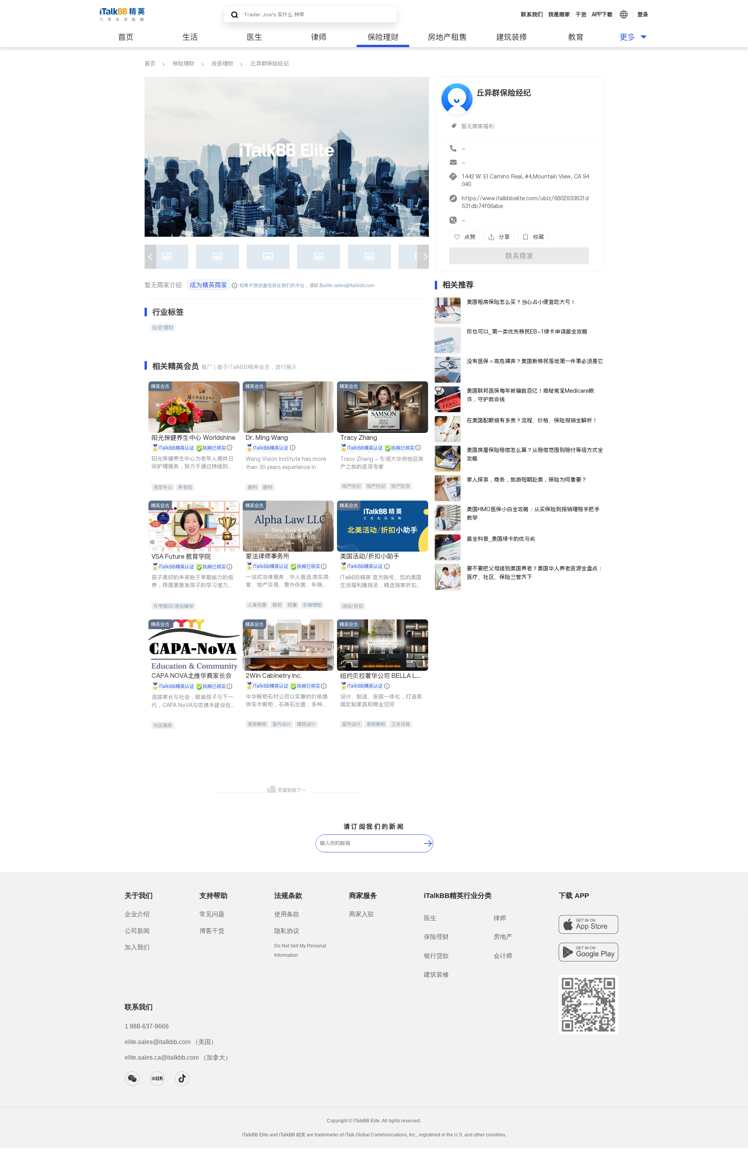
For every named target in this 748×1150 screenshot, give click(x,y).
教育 (576, 37)
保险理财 (383, 37)
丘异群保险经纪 (270, 63)
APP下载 (602, 14)
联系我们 (532, 14)
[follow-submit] (428, 843)
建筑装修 (511, 37)
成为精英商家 (208, 284)
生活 (190, 37)
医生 (254, 37)
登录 (642, 14)
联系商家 (519, 256)
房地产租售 (447, 37)
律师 (318, 37)
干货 (580, 14)
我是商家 (559, 14)
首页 (126, 37)
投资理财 (222, 63)
